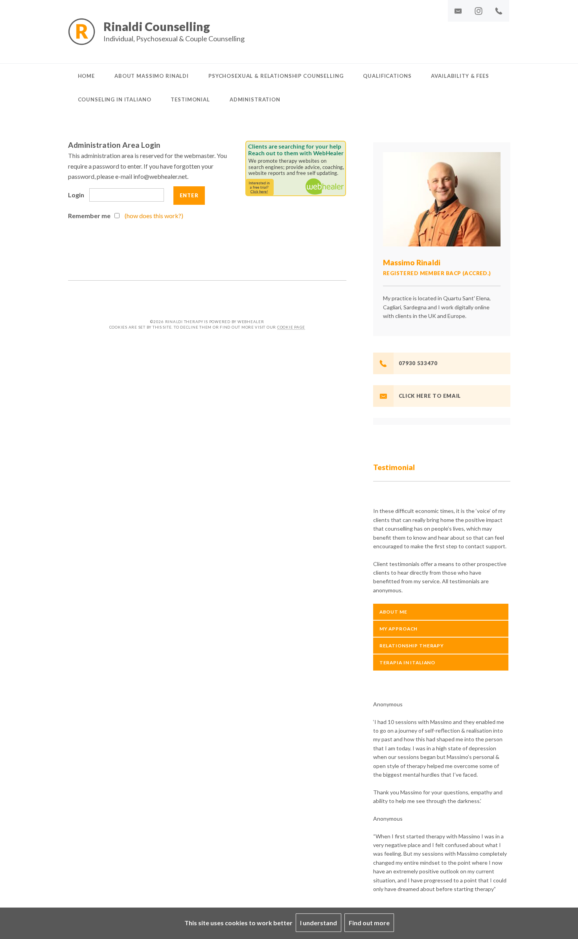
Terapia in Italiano (407, 662)
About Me (393, 612)
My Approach (398, 629)
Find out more (369, 922)
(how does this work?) (154, 215)
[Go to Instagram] (478, 11)
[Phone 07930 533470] (499, 11)
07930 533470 (418, 363)
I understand (318, 922)
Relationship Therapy (411, 646)
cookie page (291, 327)
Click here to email (430, 396)
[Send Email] (458, 11)
